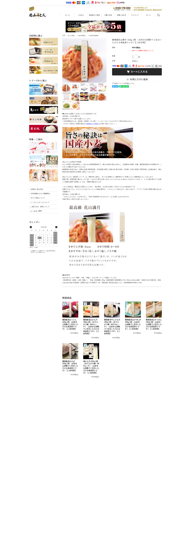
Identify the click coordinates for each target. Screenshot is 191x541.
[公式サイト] (34, 252)
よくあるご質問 (36, 211)
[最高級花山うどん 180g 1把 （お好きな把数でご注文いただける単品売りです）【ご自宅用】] (70, 310)
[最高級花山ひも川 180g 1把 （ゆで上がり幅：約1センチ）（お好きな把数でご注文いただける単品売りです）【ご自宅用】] (91, 310)
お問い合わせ (121, 15)
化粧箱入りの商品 (92, 124)
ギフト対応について (38, 198)
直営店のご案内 (94, 15)
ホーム (67, 15)
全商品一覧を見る (37, 189)
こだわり (81, 15)
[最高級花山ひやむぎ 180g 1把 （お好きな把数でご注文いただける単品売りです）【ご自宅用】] (133, 310)
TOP (63, 35)
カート (148, 15)
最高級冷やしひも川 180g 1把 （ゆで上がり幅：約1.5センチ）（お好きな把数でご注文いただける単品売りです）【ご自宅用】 (112, 326)
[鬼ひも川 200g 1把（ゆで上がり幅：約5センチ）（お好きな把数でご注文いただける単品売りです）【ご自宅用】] (91, 351)
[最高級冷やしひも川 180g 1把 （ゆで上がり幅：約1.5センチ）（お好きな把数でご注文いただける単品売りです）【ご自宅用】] (112, 310)
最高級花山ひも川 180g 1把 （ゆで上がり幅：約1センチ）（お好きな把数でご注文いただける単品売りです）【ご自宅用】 (91, 326)
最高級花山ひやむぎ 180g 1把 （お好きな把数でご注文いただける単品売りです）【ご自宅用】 (133, 324)
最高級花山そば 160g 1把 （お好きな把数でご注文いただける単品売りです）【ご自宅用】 (70, 365)
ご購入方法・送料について (40, 207)
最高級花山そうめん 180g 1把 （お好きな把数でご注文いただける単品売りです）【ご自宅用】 (154, 324)
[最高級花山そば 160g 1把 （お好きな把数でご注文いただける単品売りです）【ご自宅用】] (70, 351)
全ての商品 (71, 35)
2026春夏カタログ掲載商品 (40, 193)
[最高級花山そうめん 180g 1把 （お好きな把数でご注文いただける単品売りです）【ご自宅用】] (154, 310)
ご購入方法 (108, 15)
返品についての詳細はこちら (124, 83)
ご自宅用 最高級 (93, 35)
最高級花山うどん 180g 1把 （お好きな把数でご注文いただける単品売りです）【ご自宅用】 (70, 324)
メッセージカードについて (40, 202)
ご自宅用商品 (81, 35)
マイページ (135, 15)
